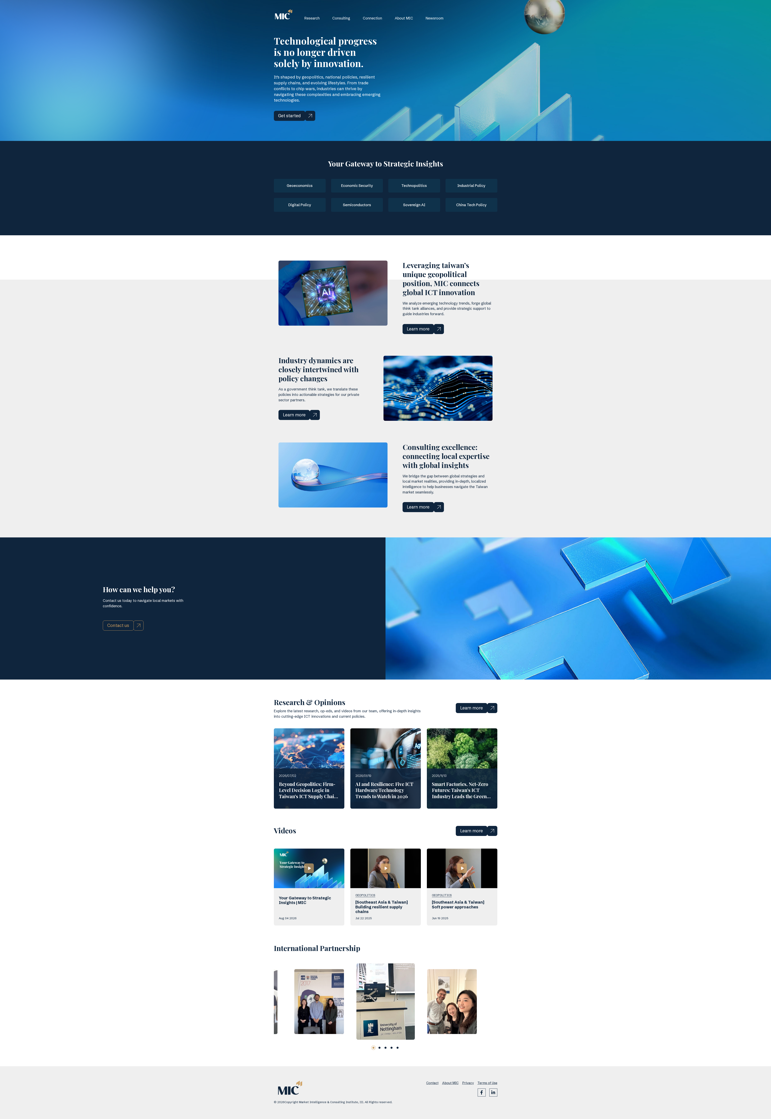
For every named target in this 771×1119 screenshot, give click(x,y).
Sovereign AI (414, 205)
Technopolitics (414, 185)
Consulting (341, 18)
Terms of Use (487, 1083)
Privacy (468, 1083)
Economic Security (357, 185)
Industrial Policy (471, 185)
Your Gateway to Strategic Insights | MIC (305, 900)
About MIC (404, 18)
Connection (372, 18)
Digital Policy (299, 205)
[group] (319, 1001)
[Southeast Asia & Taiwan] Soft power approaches (458, 904)
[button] (373, 1048)
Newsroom (435, 18)
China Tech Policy (471, 205)
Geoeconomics (300, 185)
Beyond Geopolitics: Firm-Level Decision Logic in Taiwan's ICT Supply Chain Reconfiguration (308, 793)
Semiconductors (357, 205)
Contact (432, 1083)
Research (312, 18)
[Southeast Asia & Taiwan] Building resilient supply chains (381, 907)
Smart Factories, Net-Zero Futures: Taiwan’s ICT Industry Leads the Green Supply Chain (460, 793)
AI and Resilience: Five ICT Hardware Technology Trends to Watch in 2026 (384, 790)
